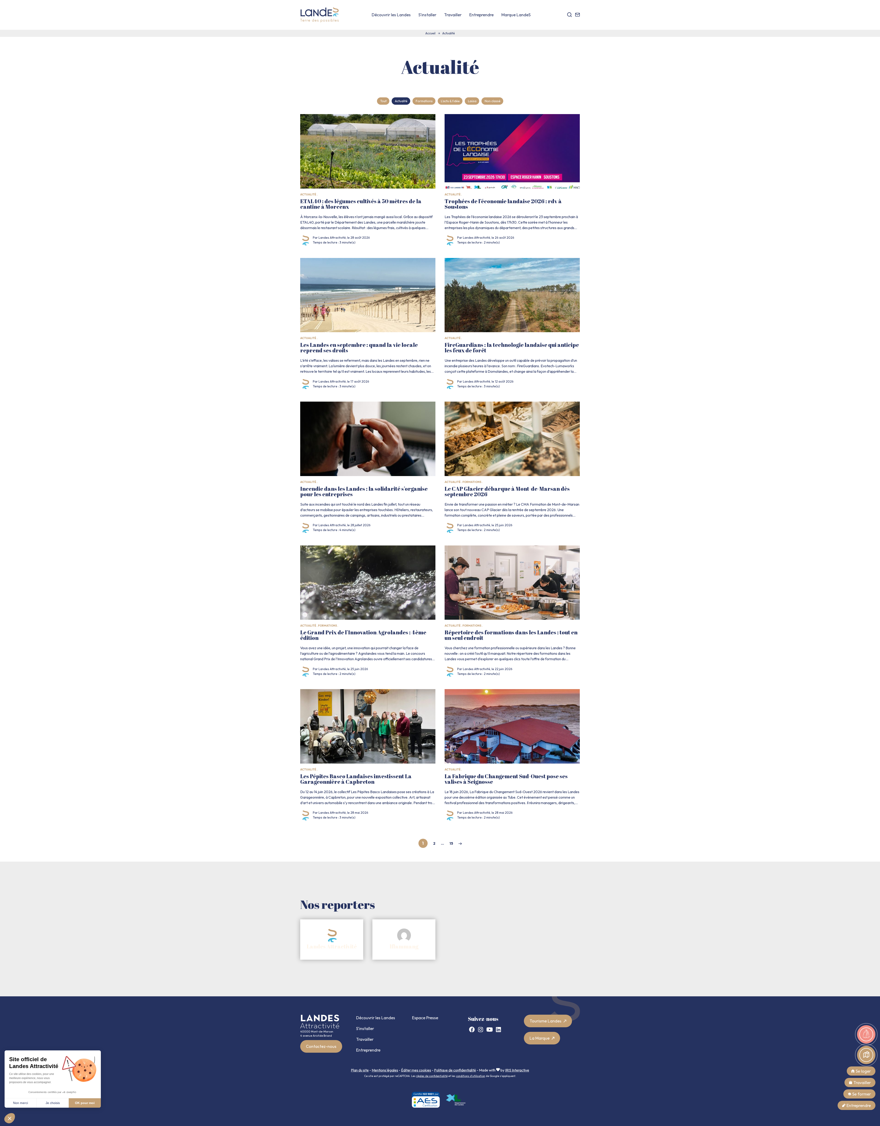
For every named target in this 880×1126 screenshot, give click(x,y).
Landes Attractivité (332, 946)
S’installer (427, 14)
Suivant (460, 843)
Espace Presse (425, 1017)
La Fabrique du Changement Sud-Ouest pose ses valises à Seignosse (506, 779)
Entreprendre (481, 14)
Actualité (401, 101)
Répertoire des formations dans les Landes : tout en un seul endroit (511, 635)
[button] (9, 1118)
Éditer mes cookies (416, 1070)
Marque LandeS (516, 14)
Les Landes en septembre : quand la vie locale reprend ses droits (359, 347)
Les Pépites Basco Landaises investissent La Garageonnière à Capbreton (356, 779)
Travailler (453, 14)
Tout (383, 101)
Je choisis (53, 1103)
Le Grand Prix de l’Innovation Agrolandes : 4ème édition (363, 635)
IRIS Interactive (517, 1070)
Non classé (492, 101)
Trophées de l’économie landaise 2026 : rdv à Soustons (503, 203)
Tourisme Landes (546, 1021)
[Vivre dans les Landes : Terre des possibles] (319, 15)
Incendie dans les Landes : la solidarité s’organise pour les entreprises (364, 491)
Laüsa (472, 101)
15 (451, 843)
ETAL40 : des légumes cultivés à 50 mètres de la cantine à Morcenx (360, 203)
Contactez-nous (321, 1046)
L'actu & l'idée (450, 101)
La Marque (540, 1038)
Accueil (430, 33)
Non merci (20, 1103)
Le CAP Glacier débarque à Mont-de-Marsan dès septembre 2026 (507, 491)
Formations (424, 101)
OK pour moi (85, 1103)
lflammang (404, 946)
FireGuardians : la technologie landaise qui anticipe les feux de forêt (512, 347)
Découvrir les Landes (391, 14)
